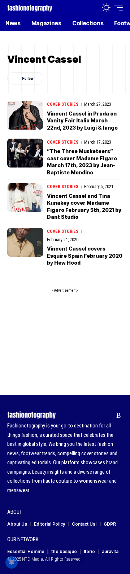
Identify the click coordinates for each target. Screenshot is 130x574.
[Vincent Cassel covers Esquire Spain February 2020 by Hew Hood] (25, 242)
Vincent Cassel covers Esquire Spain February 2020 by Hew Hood (84, 255)
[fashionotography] (29, 7)
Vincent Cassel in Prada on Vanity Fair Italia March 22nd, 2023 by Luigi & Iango (82, 120)
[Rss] (118, 415)
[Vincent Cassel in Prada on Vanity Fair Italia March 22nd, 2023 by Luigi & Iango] (25, 115)
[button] (91, 7)
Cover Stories (62, 104)
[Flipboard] (107, 415)
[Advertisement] (65, 332)
